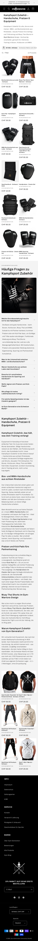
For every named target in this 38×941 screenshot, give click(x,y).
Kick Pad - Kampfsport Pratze (9, 114)
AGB (6, 799)
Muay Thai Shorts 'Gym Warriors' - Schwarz (26, 81)
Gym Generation (15, 938)
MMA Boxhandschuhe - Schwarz (26, 218)
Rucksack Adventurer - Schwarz (9, 218)
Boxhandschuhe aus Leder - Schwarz (10, 81)
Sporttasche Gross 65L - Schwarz (27, 114)
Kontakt (7, 812)
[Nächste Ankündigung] (34, 2)
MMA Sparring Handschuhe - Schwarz (26, 252)
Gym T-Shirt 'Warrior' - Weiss (26, 763)
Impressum (8, 785)
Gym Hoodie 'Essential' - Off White (27, 729)
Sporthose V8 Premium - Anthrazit (9, 729)
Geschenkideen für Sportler (14, 827)
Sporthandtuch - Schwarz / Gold (10, 185)
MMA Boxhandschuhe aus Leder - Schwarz (10, 148)
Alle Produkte (9, 850)
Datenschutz (8, 789)
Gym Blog (7, 855)
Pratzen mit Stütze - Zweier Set (10, 252)
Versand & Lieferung (11, 817)
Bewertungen (9, 845)
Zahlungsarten (9, 794)
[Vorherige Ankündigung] (4, 2)
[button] (4, 8)
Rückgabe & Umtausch (12, 822)
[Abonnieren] (31, 889)
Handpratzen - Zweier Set (27, 184)
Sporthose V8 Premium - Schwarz (9, 763)
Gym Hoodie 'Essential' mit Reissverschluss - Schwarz (10, 695)
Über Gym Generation (12, 841)
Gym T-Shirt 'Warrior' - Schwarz (26, 695)
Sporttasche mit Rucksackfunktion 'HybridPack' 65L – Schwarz (25, 150)
